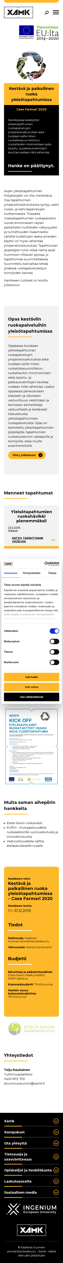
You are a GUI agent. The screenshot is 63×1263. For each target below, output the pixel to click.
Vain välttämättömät (31, 696)
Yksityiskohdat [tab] (31, 573)
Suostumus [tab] (11, 573)
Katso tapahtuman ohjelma (27, 540)
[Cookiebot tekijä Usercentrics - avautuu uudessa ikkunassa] (45, 564)
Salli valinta (31, 687)
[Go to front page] (18, 13)
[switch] (54, 641)
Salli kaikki (31, 677)
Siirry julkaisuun (24, 455)
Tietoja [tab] (52, 573)
